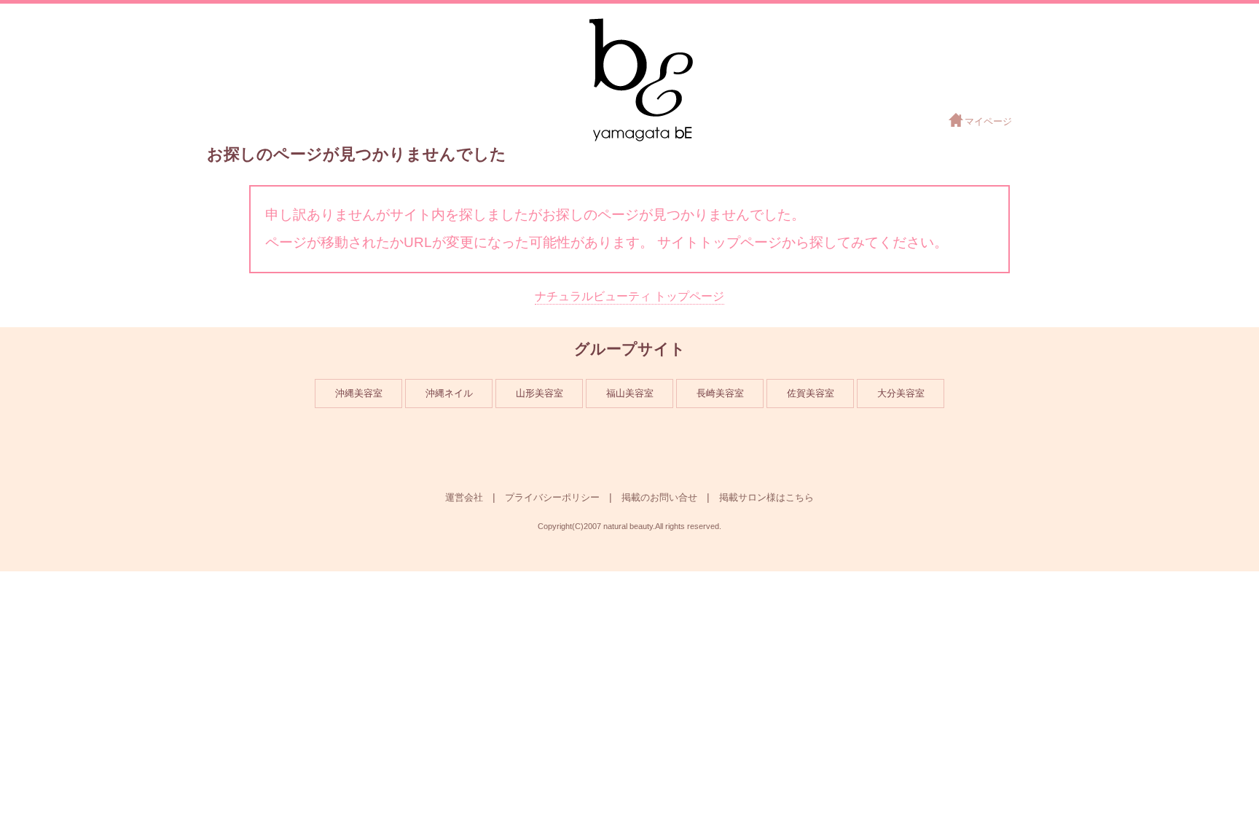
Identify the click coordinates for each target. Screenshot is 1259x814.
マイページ (988, 121)
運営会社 (464, 497)
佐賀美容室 (810, 393)
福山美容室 (630, 393)
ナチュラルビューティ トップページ (629, 296)
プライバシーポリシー (552, 497)
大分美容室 (901, 393)
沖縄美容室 (359, 393)
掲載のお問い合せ (659, 497)
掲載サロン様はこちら (766, 497)
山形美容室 (539, 393)
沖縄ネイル (449, 393)
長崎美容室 (720, 393)
